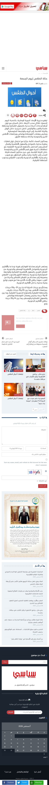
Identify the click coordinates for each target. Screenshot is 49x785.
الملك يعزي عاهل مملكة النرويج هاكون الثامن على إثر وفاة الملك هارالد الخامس (24, 583)
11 (38, 743)
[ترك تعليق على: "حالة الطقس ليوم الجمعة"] (44, 111)
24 (44, 750)
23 (4, 747)
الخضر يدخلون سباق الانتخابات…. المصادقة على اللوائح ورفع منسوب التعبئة (24, 631)
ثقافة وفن (41, 395)
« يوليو (45, 757)
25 (38, 750)
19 (31, 747)
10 (44, 743)
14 (17, 743)
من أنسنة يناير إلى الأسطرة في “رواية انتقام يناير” (27, 639)
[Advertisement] (24, 37)
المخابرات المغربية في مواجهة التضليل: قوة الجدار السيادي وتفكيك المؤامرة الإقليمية (24, 573)
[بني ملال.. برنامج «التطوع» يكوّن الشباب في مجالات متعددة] (35, 365)
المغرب (38, 311)
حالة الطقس (23, 311)
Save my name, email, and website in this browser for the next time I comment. (25, 464)
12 (31, 743)
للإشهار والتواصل (22, 771)
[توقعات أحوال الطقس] (13, 365)
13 (23, 743)
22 (11, 747)
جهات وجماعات (5, 83)
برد (28, 311)
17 (44, 747)
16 (4, 743)
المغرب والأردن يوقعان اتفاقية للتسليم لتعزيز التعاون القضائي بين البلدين (26, 602)
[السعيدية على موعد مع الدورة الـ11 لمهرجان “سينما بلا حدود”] (35, 389)
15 (11, 743)
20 (23, 747)
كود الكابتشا (43, 481)
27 (23, 750)
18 (38, 747)
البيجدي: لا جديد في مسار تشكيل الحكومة (10, 343)
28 (17, 750)
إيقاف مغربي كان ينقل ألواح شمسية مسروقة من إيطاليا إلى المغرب (36, 344)
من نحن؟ (8, 771)
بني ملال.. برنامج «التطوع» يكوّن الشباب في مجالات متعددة (26, 611)
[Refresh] (46, 470)
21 (17, 747)
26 (31, 750)
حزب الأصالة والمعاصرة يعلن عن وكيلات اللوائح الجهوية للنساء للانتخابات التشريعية (25, 592)
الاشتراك (10, 712)
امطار (33, 311)
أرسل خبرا (37, 771)
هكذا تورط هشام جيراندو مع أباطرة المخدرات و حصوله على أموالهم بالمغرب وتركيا (23, 621)
